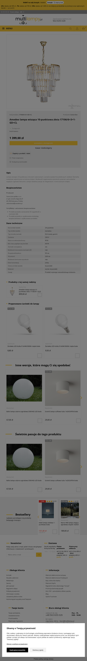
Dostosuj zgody (38, 650)
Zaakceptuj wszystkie (17, 650)
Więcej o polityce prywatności (17, 644)
